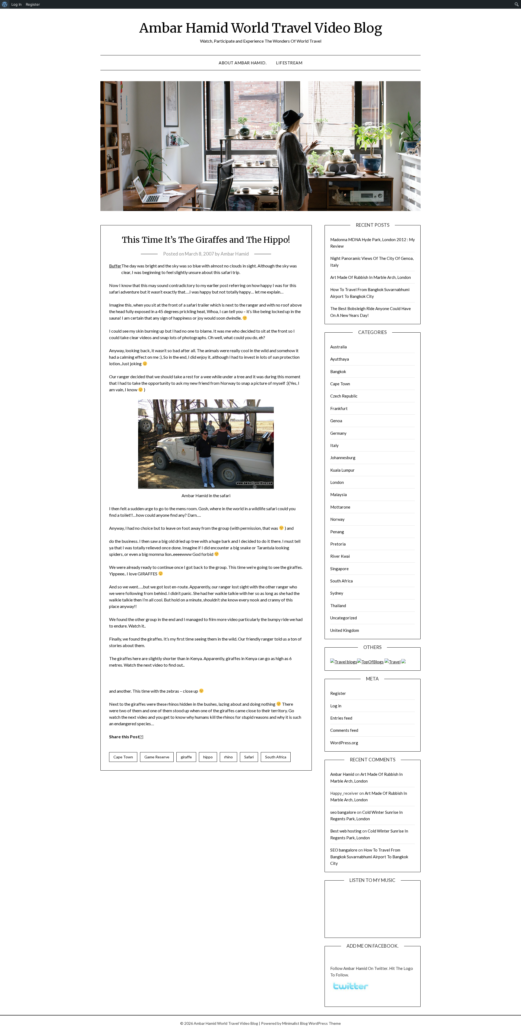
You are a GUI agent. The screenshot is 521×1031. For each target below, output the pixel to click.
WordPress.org (344, 742)
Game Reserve (156, 757)
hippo (208, 757)
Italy (334, 445)
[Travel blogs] (343, 661)
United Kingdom (344, 630)
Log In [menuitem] (16, 4)
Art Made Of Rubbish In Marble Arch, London (370, 277)
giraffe (186, 757)
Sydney (336, 593)
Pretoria (338, 543)
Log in (335, 705)
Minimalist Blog (295, 1023)
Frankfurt (339, 408)
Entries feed (341, 717)
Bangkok (338, 371)
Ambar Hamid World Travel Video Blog (260, 28)
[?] (141, 737)
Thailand (338, 605)
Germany (338, 433)
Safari (249, 757)
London (337, 482)
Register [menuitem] (33, 4)
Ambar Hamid (235, 254)
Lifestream (289, 62)
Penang (337, 531)
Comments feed (344, 730)
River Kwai (340, 556)
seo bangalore (343, 812)
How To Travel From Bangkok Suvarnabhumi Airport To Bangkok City (369, 856)
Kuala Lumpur (342, 470)
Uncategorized (343, 617)
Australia (338, 346)
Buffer (115, 265)
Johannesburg (342, 457)
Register (338, 693)
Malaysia (338, 494)
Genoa (336, 420)
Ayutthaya (339, 359)
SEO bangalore (343, 849)
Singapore (339, 568)
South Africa (275, 757)
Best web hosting (345, 830)
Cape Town (123, 757)
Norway (337, 519)
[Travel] (393, 661)
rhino (228, 757)
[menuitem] (4, 4)
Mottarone (340, 507)
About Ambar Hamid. (242, 62)
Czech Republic (343, 395)
